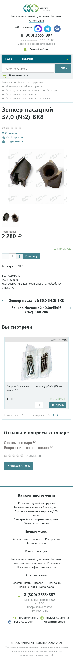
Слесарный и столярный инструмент (36, 519)
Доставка (43, 16)
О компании (36, 20)
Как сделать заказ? (23, 16)
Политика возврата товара (29, 563)
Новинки (37, 539)
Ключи (36, 515)
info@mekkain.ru (22, 27)
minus (5, 256)
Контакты (56, 16)
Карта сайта (46, 587)
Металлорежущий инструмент (36, 503)
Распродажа (52, 539)
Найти (63, 68)
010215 (62, 340)
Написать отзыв (19, 466)
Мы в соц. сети (23, 621)
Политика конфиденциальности (36, 567)
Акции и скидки (36, 543)
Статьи (28, 583)
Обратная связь (54, 621)
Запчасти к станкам (36, 523)
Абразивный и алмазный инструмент (36, 507)
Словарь (39, 583)
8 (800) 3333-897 (36, 35)
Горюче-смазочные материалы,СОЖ (37, 511)
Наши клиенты (28, 587)
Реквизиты (53, 563)
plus (19, 256)
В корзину (31, 256)
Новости (17, 583)
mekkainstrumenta (57, 617)
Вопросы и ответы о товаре (28, 448)
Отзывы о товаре (20, 443)
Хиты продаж (21, 539)
